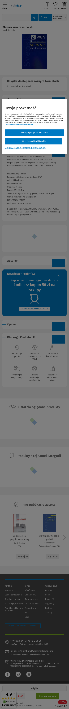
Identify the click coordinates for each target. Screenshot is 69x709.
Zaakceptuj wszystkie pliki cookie (34, 133)
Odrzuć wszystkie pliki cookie (34, 141)
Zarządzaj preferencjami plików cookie (25, 147)
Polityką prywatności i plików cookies (19, 124)
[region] (34, 126)
